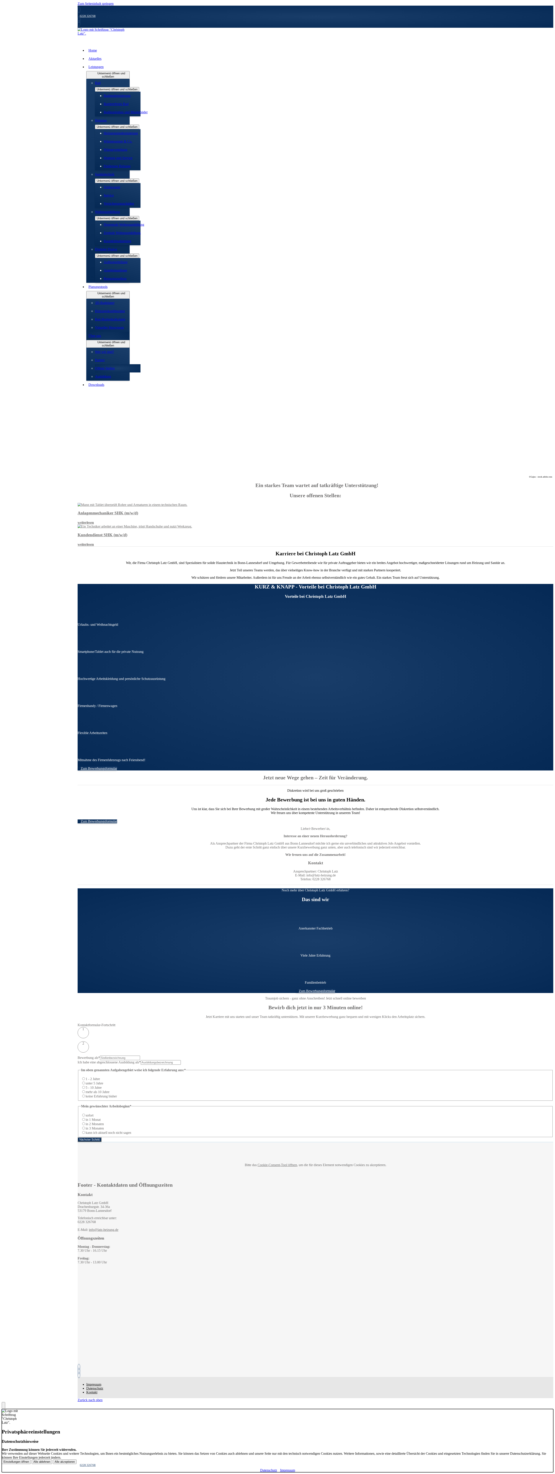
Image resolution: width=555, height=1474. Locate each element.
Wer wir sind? (104, 352)
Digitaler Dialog (106, 249)
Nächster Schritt (89, 1139)
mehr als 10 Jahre (97, 1092)
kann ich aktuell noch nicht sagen (108, 1132)
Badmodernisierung (117, 96)
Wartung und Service (118, 158)
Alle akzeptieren (65, 1461)
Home (92, 50)
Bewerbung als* (89, 1058)
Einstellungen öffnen (16, 1461)
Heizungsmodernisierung (121, 133)
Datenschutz (94, 1388)
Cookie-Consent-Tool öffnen (277, 1165)
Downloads (96, 385)
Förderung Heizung (117, 166)
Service (109, 195)
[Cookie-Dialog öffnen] (3, 1405)
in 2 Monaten (95, 1124)
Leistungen (96, 67)
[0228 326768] (79, 1367)
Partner (100, 360)
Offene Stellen (105, 368)
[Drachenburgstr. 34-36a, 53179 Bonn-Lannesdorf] (79, 1375)
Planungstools (98, 287)
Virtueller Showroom (109, 327)
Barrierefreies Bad (116, 104)
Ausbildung (103, 376)
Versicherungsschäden (119, 203)
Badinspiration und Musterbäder (126, 112)
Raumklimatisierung (117, 241)
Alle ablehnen (41, 1461)
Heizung (101, 120)
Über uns (94, 336)
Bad (98, 83)
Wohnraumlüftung (107, 212)
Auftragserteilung (115, 262)
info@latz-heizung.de (103, 1230)
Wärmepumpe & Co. (118, 141)
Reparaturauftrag (115, 278)
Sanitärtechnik (104, 174)
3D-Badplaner (104, 303)
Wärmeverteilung (115, 149)
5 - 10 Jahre (94, 1087)
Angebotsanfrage (115, 270)
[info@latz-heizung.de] (79, 1371)
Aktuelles (94, 58)
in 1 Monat (93, 1119)
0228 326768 (88, 16)
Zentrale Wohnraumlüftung (122, 233)
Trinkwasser (112, 187)
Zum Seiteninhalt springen (96, 3)
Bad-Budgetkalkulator (110, 319)
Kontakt (91, 1392)
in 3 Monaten (95, 1128)
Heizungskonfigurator (110, 311)
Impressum (93, 1384)
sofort (89, 1115)
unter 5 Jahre (94, 1083)
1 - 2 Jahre (93, 1079)
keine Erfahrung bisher (101, 1096)
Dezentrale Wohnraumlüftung (124, 224)
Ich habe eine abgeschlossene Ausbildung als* (109, 1062)
